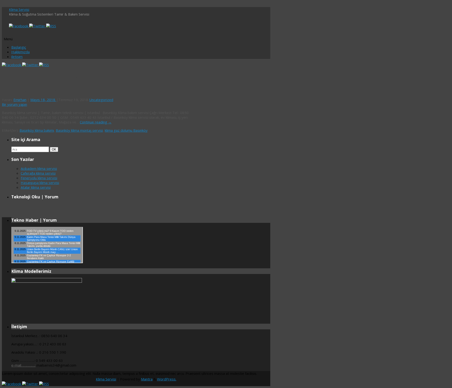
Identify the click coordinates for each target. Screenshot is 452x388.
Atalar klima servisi (36, 187)
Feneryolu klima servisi (39, 178)
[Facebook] (19, 26)
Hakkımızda (20, 51)
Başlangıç (18, 47)
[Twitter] (37, 26)
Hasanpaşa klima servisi (40, 182)
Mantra (147, 379)
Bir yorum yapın (14, 104)
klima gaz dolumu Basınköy (126, 130)
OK (54, 149)
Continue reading (96, 122)
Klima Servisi (19, 9)
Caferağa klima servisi (38, 173)
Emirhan (19, 99)
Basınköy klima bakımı (37, 130)
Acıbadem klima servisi (39, 168)
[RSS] (51, 26)
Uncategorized (101, 99)
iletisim (17, 56)
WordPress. (166, 379)
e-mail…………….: (23, 365)
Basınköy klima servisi (33, 89)
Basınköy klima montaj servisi (79, 130)
